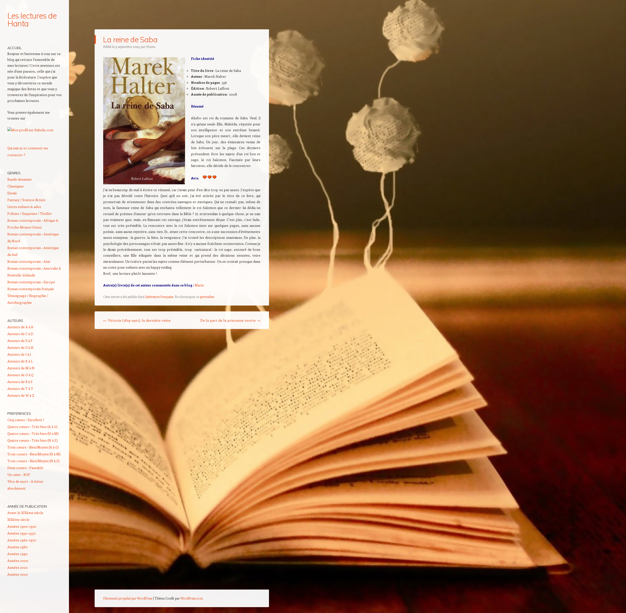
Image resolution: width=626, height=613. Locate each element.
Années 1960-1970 (21, 540)
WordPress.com (191, 598)
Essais (12, 193)
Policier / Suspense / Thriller (29, 213)
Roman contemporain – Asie (28, 261)
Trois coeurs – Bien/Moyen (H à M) (34, 454)
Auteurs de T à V (20, 388)
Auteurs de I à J (19, 354)
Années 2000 (17, 560)
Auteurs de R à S (20, 381)
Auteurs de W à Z (20, 395)
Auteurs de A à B (20, 327)
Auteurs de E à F (20, 340)
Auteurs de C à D (20, 333)
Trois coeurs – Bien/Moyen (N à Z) (33, 461)
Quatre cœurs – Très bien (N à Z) (32, 440)
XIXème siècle (18, 519)
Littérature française (159, 297)
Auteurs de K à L (20, 361)
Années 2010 (17, 567)
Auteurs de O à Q (20, 374)
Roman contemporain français (30, 288)
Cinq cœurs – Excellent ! (25, 419)
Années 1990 (17, 553)
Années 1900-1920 (21, 526)
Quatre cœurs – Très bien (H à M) (33, 433)
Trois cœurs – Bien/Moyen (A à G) (33, 447)
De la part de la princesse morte (230, 320)
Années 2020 (17, 574)
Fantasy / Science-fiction (26, 199)
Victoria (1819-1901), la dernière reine (137, 320)
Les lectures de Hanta (31, 19)
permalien (207, 297)
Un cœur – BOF (18, 474)
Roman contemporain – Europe (31, 282)
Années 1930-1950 (21, 533)
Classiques (15, 186)
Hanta (150, 46)
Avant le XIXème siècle (25, 512)
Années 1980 (17, 547)
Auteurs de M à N (20, 368)
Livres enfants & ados (24, 206)
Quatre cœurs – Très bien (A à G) (32, 426)
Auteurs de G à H (20, 347)
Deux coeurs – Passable (25, 467)
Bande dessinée (19, 179)
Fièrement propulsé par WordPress (127, 598)
